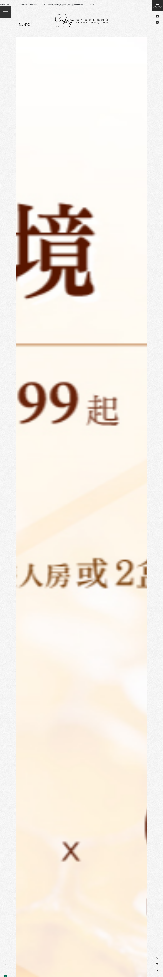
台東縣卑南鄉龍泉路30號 (31, 24)
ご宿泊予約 (157, 6)
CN (5, 968)
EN (5, 972)
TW (5, 964)
